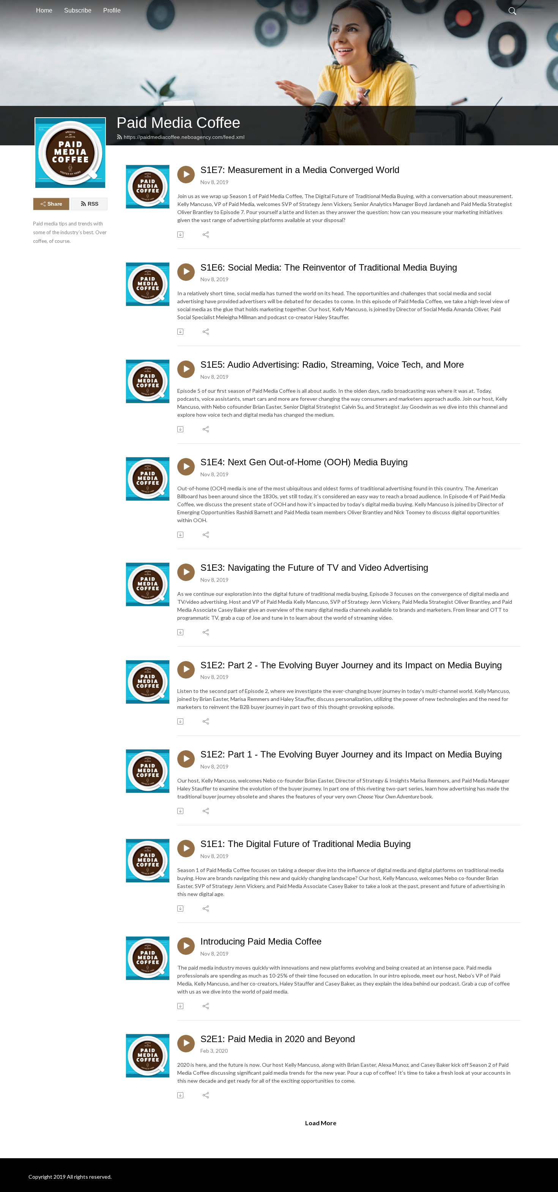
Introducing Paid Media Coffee (261, 941)
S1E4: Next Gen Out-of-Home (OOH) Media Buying (304, 462)
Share (54, 204)
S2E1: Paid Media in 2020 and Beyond (277, 1039)
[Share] (206, 234)
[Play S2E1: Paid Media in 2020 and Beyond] (186, 1043)
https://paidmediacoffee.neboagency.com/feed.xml (184, 137)
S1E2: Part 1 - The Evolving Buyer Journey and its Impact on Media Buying (351, 754)
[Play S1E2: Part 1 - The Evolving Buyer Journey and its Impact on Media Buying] (186, 759)
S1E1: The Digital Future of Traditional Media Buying (305, 844)
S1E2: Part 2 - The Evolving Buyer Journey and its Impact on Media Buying (351, 665)
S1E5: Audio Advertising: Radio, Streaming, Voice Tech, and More (332, 364)
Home (44, 10)
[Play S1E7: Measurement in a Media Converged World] (186, 174)
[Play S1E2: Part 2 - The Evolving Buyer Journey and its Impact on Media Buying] (186, 670)
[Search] (512, 10)
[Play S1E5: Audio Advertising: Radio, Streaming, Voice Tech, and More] (186, 369)
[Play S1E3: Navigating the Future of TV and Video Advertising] (186, 572)
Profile (112, 10)
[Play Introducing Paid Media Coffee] (186, 946)
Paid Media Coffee (178, 122)
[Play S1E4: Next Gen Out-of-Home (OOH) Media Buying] (186, 467)
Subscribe (77, 10)
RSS (93, 204)
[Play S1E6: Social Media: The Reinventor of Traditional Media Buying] (186, 272)
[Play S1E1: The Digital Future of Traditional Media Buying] (186, 848)
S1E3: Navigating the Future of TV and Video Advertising (314, 567)
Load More (320, 1122)
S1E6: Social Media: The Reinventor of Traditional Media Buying (328, 267)
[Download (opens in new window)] (181, 234)
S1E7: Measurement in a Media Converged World (299, 170)
